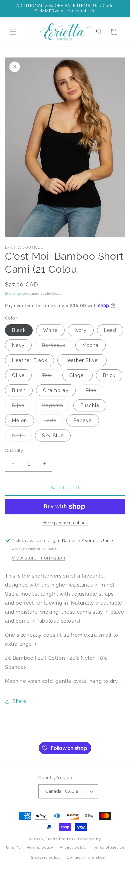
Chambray (56, 390)
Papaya (82, 420)
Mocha (90, 345)
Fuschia (89, 405)
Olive (18, 375)
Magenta (56, 406)
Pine (94, 391)
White (50, 330)
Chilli (22, 437)
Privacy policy (73, 847)
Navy (18, 345)
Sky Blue (53, 435)
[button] (13, 31)
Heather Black (29, 360)
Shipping (12, 293)
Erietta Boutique (61, 839)
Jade (53, 421)
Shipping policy (46, 857)
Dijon (21, 406)
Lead (110, 330)
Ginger (77, 375)
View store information (38, 557)
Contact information (86, 857)
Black (19, 330)
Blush (19, 390)
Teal (50, 376)
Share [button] (19, 701)
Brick (109, 375)
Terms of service (108, 847)
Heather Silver (82, 360)
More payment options (65, 522)
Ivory (81, 330)
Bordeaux (57, 346)
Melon (19, 420)
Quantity (14, 450)
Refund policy (40, 847)
